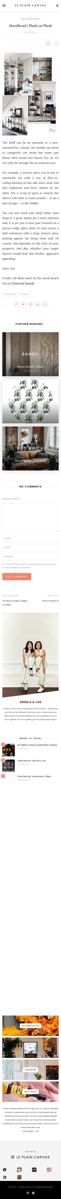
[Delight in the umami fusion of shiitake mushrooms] (19, 1170)
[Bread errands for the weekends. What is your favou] (4, 1170)
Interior (24, 294)
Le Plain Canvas (33, 1157)
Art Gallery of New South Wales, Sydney (37, 744)
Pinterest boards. (23, 283)
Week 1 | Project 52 (50, 601)
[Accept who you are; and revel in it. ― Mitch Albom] (4, 1177)
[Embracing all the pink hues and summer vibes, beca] (49, 1170)
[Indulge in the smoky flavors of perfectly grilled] (19, 1177)
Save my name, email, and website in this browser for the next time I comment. (29, 566)
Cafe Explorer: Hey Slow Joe (31, 760)
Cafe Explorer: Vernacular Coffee (34, 776)
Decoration (10, 294)
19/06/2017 (30, 32)
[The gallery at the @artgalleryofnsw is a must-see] (34, 1170)
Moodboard (30, 18)
